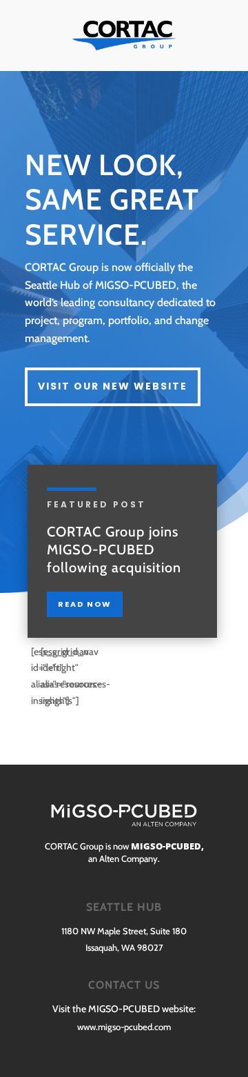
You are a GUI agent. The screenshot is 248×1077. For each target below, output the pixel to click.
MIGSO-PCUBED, (166, 846)
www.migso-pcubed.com (124, 1026)
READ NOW (85, 604)
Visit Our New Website (112, 386)
